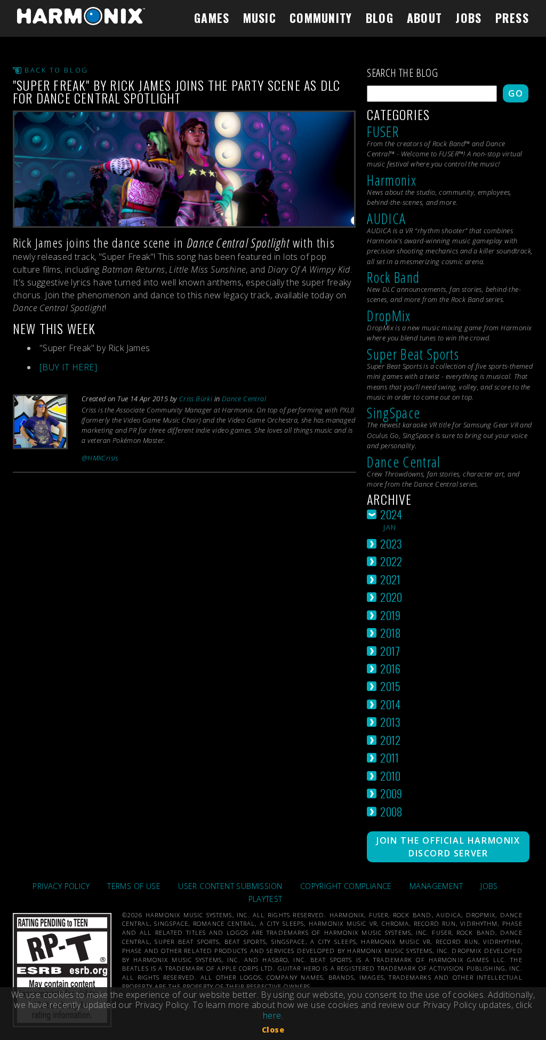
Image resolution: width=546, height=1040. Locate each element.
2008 (391, 811)
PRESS (512, 17)
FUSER (383, 131)
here (272, 1015)
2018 (390, 632)
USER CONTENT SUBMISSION (230, 886)
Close (273, 1030)
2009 (391, 793)
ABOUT (424, 17)
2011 (389, 757)
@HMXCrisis (100, 458)
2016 (390, 668)
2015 (390, 686)
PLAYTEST (265, 899)
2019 (390, 615)
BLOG (380, 17)
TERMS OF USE (133, 886)
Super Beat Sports (413, 354)
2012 (390, 740)
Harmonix (391, 180)
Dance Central (244, 398)
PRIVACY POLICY (61, 886)
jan (389, 527)
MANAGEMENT (436, 886)
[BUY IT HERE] (68, 367)
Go (515, 93)
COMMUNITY (321, 17)
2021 (390, 579)
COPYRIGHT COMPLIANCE (346, 886)
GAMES (211, 17)
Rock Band (393, 277)
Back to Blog (57, 70)
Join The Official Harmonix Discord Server (448, 847)
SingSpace (393, 413)
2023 (391, 543)
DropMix (389, 316)
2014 (390, 704)
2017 (390, 650)
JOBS (468, 17)
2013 (390, 721)
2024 (391, 514)
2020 (391, 597)
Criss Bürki (195, 398)
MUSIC (259, 17)
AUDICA (386, 218)
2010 (390, 775)
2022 (391, 561)
